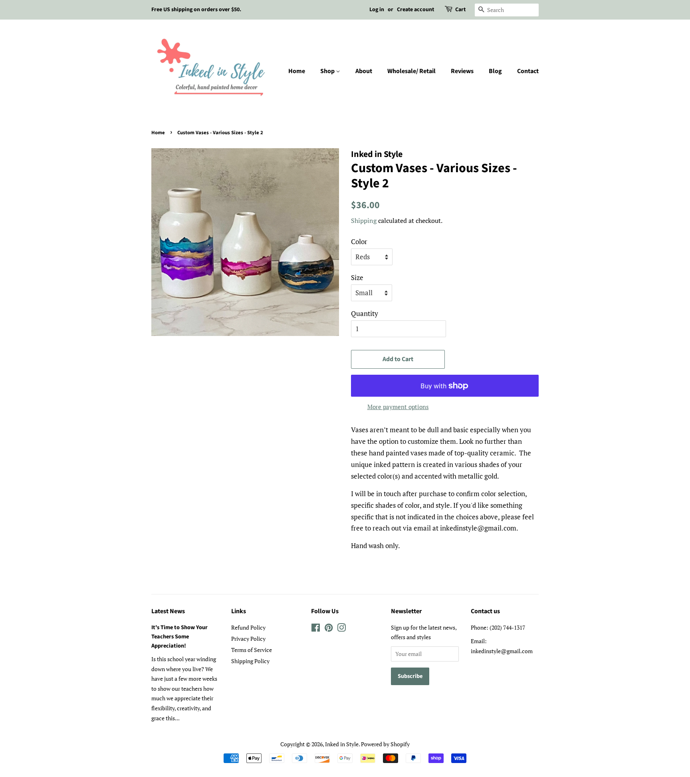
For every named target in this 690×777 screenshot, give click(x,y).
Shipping (364, 220)
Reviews (462, 71)
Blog (495, 71)
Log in (376, 10)
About (363, 71)
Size (357, 277)
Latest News (168, 611)
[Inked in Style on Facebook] (315, 629)
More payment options (398, 407)
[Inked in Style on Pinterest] (328, 629)
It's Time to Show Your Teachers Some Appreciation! (179, 636)
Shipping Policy (250, 661)
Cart (460, 10)
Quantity (364, 313)
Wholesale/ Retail (411, 71)
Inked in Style (342, 744)
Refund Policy (248, 627)
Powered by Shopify (385, 744)
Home (296, 71)
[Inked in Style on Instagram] (341, 629)
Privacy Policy (248, 638)
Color (359, 241)
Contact (528, 71)
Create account (415, 10)
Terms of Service (251, 650)
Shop (328, 71)
